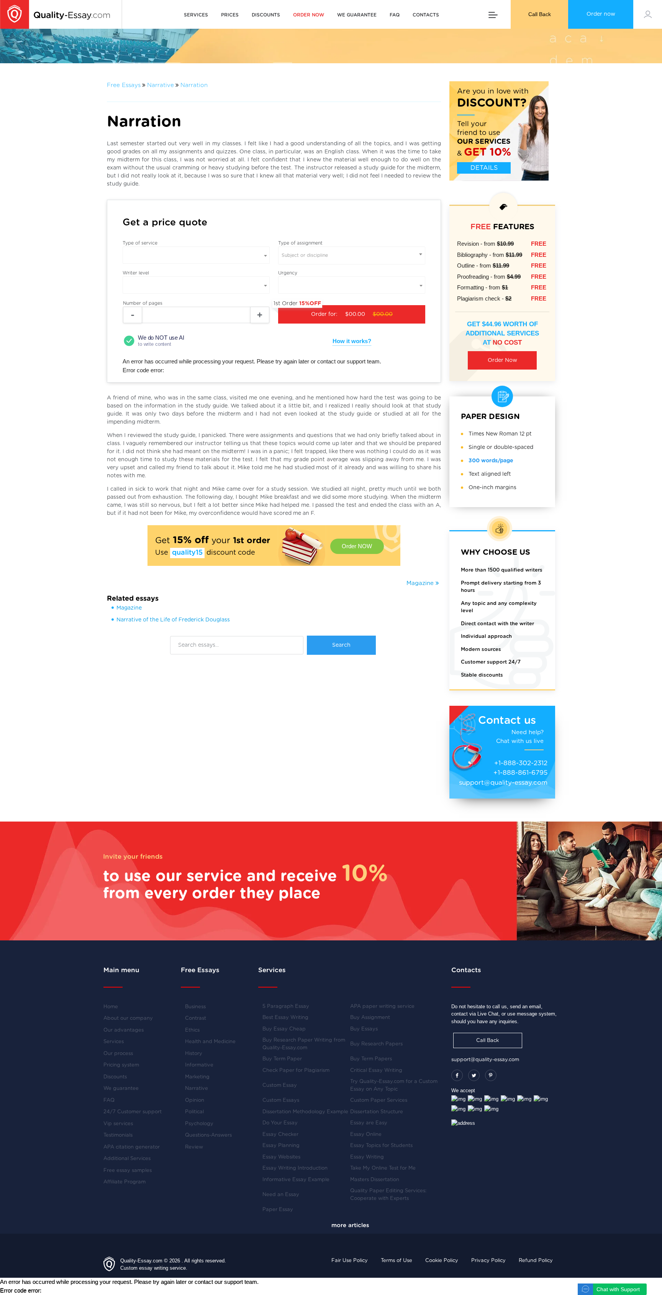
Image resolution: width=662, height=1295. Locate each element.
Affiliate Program (124, 1182)
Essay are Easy (368, 1123)
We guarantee (357, 15)
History (193, 1053)
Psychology (199, 1123)
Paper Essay (277, 1209)
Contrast (195, 1018)
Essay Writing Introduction (295, 1168)
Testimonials (118, 1135)
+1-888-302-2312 (520, 763)
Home (110, 1006)
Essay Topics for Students (381, 1145)
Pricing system (121, 1065)
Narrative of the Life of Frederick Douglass (173, 620)
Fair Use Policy (349, 1260)
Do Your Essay (280, 1123)
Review (194, 1147)
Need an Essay (280, 1194)
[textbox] (352, 255)
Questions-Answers (208, 1135)
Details (484, 168)
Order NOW (357, 546)
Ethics (192, 1030)
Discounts (266, 15)
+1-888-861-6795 (520, 772)
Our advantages (123, 1030)
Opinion (194, 1100)
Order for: (335, 311)
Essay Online (366, 1134)
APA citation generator (131, 1147)
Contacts (426, 15)
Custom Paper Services (378, 1100)
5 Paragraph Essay (285, 1006)
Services (196, 15)
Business (195, 1006)
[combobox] (352, 255)
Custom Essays (280, 1100)
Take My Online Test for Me (383, 1168)
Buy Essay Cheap (284, 1029)
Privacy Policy (488, 1260)
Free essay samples (127, 1170)
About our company (128, 1018)
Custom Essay (279, 1085)
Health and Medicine (210, 1041)
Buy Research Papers (376, 1044)
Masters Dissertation (374, 1179)
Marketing (197, 1077)
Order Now (502, 360)
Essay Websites (281, 1157)
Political (194, 1111)
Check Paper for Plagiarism (295, 1070)
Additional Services (127, 1158)
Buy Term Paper (282, 1059)
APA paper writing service (382, 1006)
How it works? (352, 341)
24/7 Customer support (132, 1111)
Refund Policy (536, 1260)
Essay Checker (280, 1134)
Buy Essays (364, 1029)
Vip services (118, 1123)
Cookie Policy (441, 1260)
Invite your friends (133, 856)
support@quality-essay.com (503, 782)
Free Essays (124, 85)
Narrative (160, 85)
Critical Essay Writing (376, 1070)
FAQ (395, 15)
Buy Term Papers (371, 1059)
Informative (199, 1065)
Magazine (421, 583)
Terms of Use (396, 1260)
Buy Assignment (370, 1017)
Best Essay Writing (285, 1017)
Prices (230, 15)
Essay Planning (281, 1145)
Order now (601, 14)
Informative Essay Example (295, 1179)
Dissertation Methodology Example (305, 1111)
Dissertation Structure (376, 1111)
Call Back (539, 14)
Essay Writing (367, 1157)
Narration (194, 85)
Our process (118, 1053)
